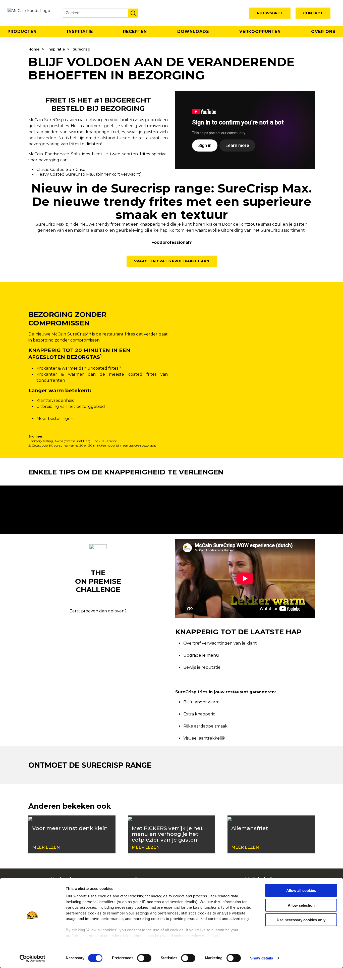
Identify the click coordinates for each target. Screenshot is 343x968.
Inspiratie (80, 31)
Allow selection (301, 905)
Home (33, 49)
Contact (313, 13)
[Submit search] (133, 13)
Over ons (323, 31)
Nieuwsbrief (270, 13)
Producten (22, 31)
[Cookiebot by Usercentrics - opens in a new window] (32, 958)
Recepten (135, 31)
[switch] (144, 958)
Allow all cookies (301, 890)
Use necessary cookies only (301, 920)
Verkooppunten (260, 31)
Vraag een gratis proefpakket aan (171, 261)
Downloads (193, 31)
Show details (261, 958)
